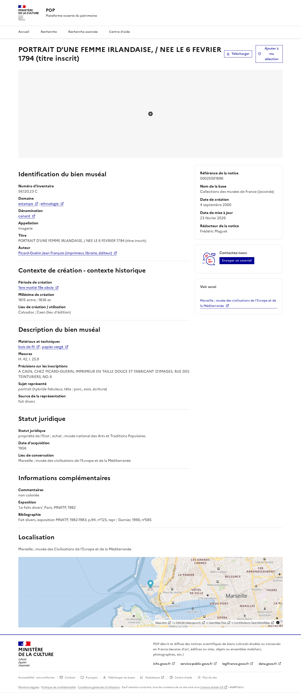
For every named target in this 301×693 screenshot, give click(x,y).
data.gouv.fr (268, 664)
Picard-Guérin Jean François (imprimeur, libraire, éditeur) (65, 253)
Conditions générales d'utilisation (99, 687)
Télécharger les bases (121, 678)
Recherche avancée (83, 31)
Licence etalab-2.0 (211, 687)
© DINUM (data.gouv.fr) (187, 622)
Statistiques (152, 678)
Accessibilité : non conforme (36, 678)
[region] (150, 592)
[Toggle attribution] (278, 622)
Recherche (49, 31)
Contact (70, 678)
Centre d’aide (183, 678)
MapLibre (161, 622)
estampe (25, 203)
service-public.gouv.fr (196, 664)
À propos (92, 678)
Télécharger (240, 54)
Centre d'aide (119, 31)
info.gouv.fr (162, 664)
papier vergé (52, 346)
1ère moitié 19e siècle (36, 287)
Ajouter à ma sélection (272, 53)
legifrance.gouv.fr (235, 664)
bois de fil (26, 346)
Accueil (23, 31)
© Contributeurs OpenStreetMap (250, 622)
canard (24, 216)
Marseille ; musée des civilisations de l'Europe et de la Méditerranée (238, 303)
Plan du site (210, 678)
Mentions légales (28, 687)
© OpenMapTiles (216, 622)
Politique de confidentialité (58, 687)
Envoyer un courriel (237, 260)
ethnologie (50, 203)
